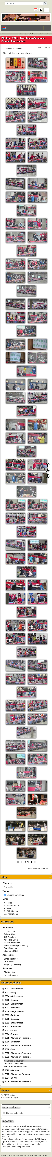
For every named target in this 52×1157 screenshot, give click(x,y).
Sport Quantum (10, 948)
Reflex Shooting (11, 975)
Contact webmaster (14, 1113)
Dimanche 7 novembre (14, 1064)
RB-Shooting (9, 972)
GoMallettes (9, 962)
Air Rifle (7, 908)
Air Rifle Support (11, 911)
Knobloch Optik (11, 940)
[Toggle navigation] (46, 28)
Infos (25, 877)
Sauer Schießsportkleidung (16, 945)
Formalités (8, 887)
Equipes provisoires (15, 895)
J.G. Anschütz (10, 937)
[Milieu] (47, 470)
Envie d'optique (11, 959)
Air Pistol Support (11, 906)
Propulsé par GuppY (8, 1155)
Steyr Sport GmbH (12, 951)
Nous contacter (26, 1107)
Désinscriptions (11, 914)
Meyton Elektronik (12, 943)
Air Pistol (8, 903)
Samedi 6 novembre (16, 1061)
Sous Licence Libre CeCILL (37, 1155)
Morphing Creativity (12, 964)
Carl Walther (9, 931)
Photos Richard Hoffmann (15, 1066)
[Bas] (47, 476)
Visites (25, 1090)
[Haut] (47, 465)
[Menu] (46, 10)
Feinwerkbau (10, 934)
